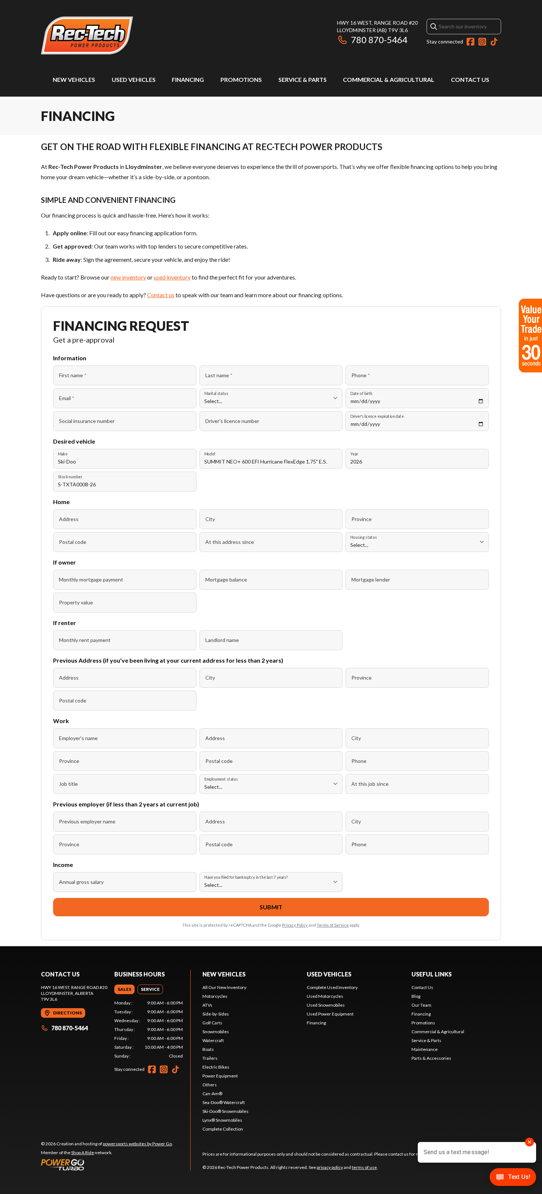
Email (66, 398)
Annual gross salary (81, 882)
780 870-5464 (379, 39)
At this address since (229, 542)
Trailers (210, 1058)
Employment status (221, 779)
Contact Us (470, 79)
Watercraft (213, 1040)
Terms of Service (333, 925)
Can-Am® (212, 1093)
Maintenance (424, 1049)
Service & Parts (302, 79)
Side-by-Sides (215, 1014)
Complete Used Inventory (332, 987)
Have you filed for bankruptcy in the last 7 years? (246, 877)
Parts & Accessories (431, 1058)
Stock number (70, 476)
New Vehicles (74, 79)
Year (354, 453)
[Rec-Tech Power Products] (87, 35)
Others (209, 1084)
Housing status (363, 537)
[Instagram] (482, 41)
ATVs (207, 1005)
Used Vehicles (134, 79)
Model (209, 453)
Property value (76, 602)
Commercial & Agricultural (388, 79)
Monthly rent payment (85, 640)
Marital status (216, 393)
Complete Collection (222, 1129)
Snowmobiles (215, 1031)
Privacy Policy (295, 925)
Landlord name (222, 640)
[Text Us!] (513, 1178)
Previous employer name (87, 821)
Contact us (160, 294)
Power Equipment (220, 1076)
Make (62, 453)
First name (73, 375)
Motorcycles (214, 996)
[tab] (124, 989)
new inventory (128, 277)
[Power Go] (107, 1164)
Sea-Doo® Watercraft (223, 1102)
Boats (208, 1049)
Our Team (421, 1005)
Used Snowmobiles (326, 1005)
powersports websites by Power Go (137, 1143)
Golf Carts (212, 1022)
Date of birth (361, 393)
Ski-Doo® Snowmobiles (225, 1111)
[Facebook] (470, 41)
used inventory (172, 277)
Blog (415, 996)
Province (361, 519)
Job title (68, 784)
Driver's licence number (232, 421)
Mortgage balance (226, 579)
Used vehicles (329, 974)
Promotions (241, 79)
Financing (188, 79)
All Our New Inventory (224, 987)
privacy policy (330, 1167)
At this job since (370, 784)
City (210, 519)
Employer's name (78, 738)
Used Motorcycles (325, 996)
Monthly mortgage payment (91, 579)
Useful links (431, 974)
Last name (219, 375)
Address (69, 519)
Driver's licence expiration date (377, 416)
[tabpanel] (148, 1029)
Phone (360, 375)
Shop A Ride (82, 1152)
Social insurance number (87, 421)
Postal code (72, 542)
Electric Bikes (215, 1067)
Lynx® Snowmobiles (222, 1120)
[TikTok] (494, 41)
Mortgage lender (370, 579)
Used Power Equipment (330, 1014)
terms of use (364, 1167)
